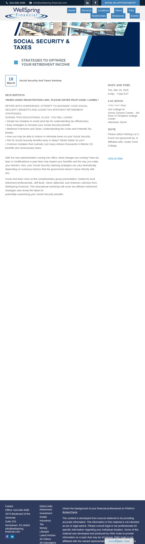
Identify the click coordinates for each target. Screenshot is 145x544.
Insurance (45, 520)
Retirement (46, 509)
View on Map (115, 158)
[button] (71, 10)
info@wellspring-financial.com (50, 2)
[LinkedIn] (87, 3)
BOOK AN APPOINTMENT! (120, 2)
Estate (43, 517)
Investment (46, 513)
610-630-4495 (17, 2)
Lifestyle (44, 531)
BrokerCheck (69, 512)
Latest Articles (48, 535)
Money (43, 528)
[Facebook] (95, 3)
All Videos (45, 539)
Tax (42, 524)
